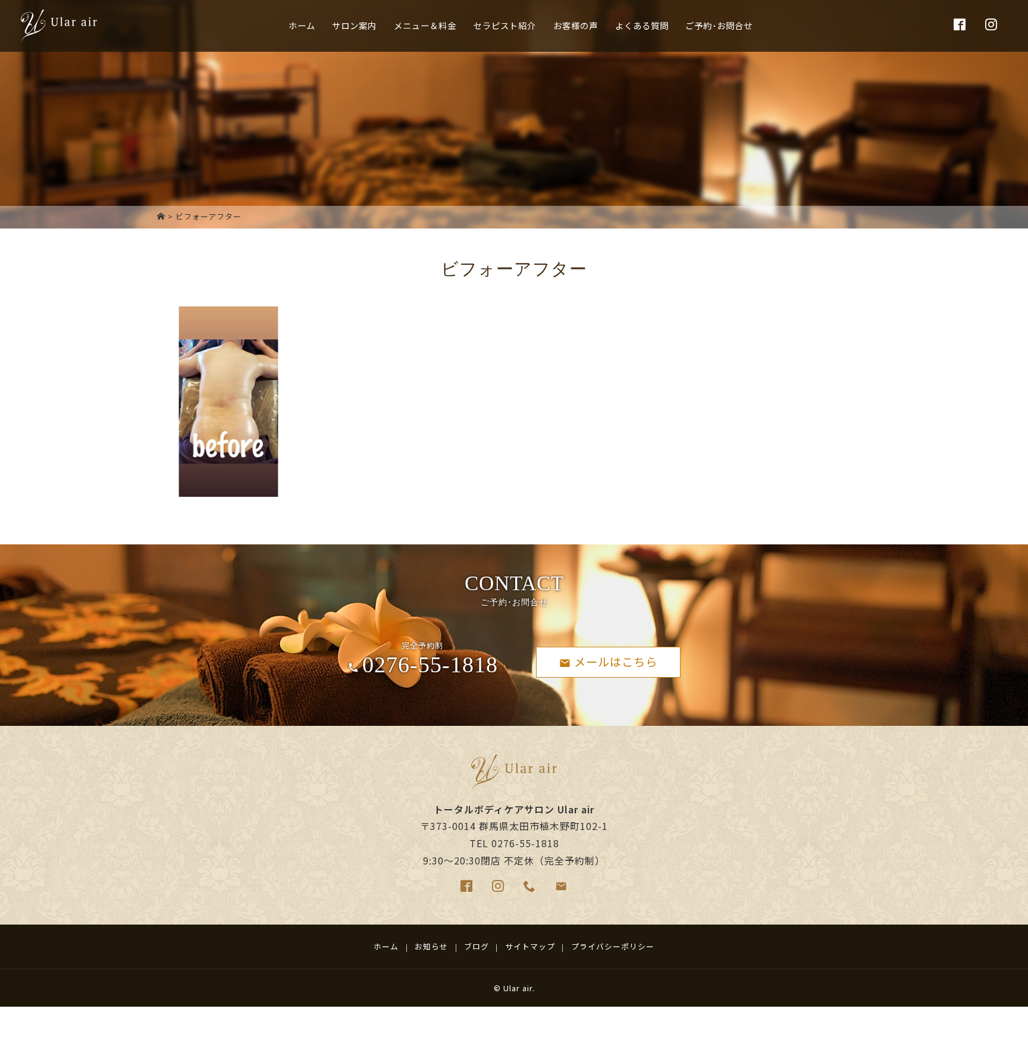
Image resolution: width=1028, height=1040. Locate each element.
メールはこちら (615, 661)
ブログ (476, 946)
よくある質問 (642, 25)
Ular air (517, 988)
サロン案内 (354, 25)
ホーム (302, 25)
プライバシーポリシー (612, 946)
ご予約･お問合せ (719, 25)
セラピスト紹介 (505, 25)
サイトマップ (530, 946)
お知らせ (431, 946)
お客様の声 (575, 25)
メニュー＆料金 (425, 25)
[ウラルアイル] (161, 216)
